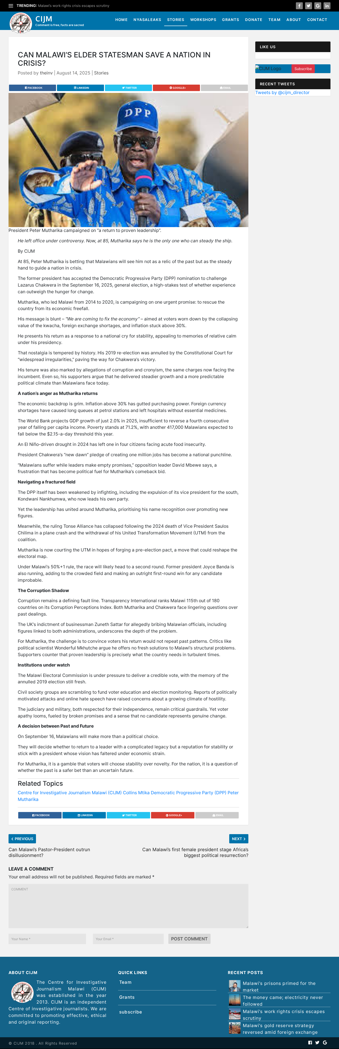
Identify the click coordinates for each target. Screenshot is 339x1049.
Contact (317, 19)
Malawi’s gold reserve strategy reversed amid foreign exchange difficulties (280, 1032)
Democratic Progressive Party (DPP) (188, 792)
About (293, 19)
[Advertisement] (293, 130)
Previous (24, 838)
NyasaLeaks (147, 19)
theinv (46, 73)
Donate (253, 19)
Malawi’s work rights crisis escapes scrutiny (73, 5)
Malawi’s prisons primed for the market (279, 987)
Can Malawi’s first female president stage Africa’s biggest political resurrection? (195, 852)
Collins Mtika (136, 792)
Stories (175, 19)
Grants (230, 19)
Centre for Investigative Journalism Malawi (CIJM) (70, 792)
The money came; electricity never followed (283, 1001)
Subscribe (303, 68)
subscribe (130, 1012)
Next (237, 838)
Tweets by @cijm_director (282, 92)
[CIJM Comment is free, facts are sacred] (21, 24)
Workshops (203, 19)
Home (121, 19)
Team (274, 19)
